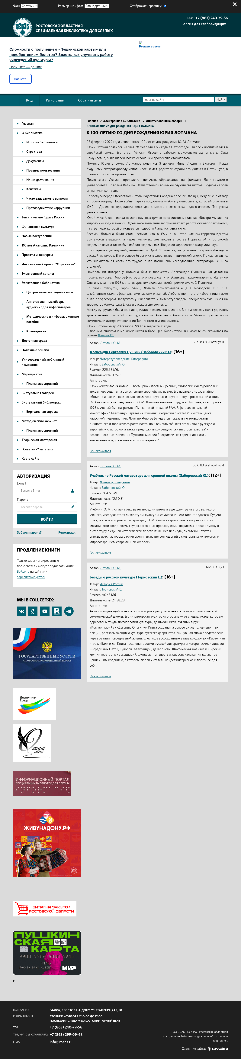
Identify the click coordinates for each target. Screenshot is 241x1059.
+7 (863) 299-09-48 (66, 1035)
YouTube (45, 609)
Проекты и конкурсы (37, 255)
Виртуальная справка (42, 412)
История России (111, 584)
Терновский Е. (111, 589)
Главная (28, 123)
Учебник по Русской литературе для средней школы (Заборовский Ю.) (149, 476)
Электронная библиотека (41, 283)
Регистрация (55, 100)
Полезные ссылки (35, 350)
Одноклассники (32, 609)
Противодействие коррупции (48, 208)
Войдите (23, 571)
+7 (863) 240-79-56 (211, 18)
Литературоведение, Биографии (124, 359)
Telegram (69, 609)
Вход (29, 100)
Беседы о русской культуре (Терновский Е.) (126, 577)
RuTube (57, 609)
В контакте (21, 611)
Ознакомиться (100, 451)
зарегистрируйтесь (31, 577)
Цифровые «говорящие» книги (49, 292)
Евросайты (220, 1049)
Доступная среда (34, 341)
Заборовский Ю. (113, 364)
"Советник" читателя (37, 449)
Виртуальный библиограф (41, 402)
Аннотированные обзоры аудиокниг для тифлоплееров (48, 304)
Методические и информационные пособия (52, 319)
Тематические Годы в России (43, 217)
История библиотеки (42, 142)
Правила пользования (43, 170)
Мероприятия (32, 374)
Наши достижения (40, 180)
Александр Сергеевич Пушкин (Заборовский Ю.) (130, 352)
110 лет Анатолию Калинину (43, 245)
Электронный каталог (38, 273)
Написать (20, 79)
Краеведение (36, 331)
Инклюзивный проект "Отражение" (49, 264)
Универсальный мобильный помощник (43, 362)
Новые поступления (37, 236)
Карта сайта (31, 458)
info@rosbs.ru (61, 1042)
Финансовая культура (38, 227)
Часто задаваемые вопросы (47, 198)
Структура (34, 151)
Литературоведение (115, 482)
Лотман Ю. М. (110, 343)
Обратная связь (89, 100)
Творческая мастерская (39, 440)
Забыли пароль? (29, 532)
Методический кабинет (39, 421)
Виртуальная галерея (38, 393)
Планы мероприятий (42, 383)
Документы (35, 161)
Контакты (33, 189)
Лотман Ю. (106, 335)
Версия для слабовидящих (204, 24)
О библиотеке (32, 133)
